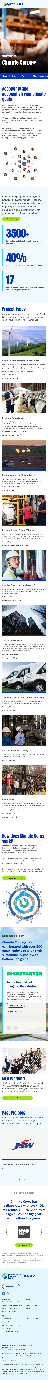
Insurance (29, 1308)
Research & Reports (32, 1319)
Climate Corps (6, 1319)
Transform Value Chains (9, 1308)
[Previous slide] (6, 1232)
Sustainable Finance (8, 1322)
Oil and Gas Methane (32, 1302)
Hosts (14, 76)
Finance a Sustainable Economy (12, 1305)
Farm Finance (6, 1328)
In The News (29, 1322)
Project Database (30, 319)
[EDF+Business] (13, 4)
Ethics (26, 1349)
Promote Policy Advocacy (9, 1311)
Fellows (24, 76)
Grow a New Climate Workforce (11, 1302)
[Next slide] (41, 1232)
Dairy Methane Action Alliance (11, 1325)
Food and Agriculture (32, 1305)
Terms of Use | (19, 1349)
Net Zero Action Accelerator (10, 1331)
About (4, 76)
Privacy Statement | (8, 1349)
